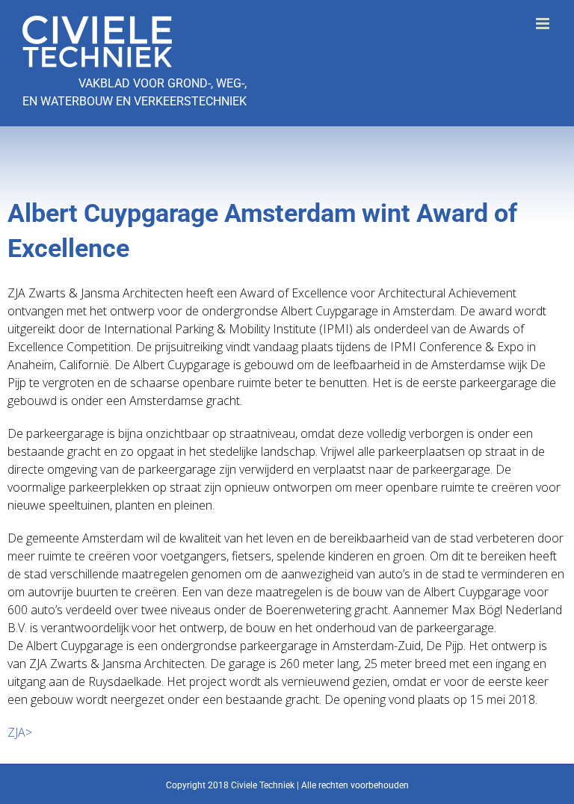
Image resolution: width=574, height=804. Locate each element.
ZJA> (19, 732)
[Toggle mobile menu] (544, 23)
